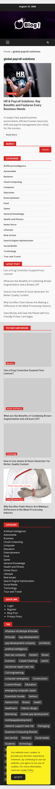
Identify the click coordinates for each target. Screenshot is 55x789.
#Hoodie (10, 637)
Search (10, 144)
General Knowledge (14, 213)
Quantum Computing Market (21, 731)
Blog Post (12, 613)
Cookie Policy (26, 770)
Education (9, 192)
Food (6, 203)
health (37, 702)
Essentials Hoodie (15, 696)
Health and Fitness (13, 219)
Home (7, 51)
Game (7, 208)
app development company (20, 643)
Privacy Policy (14, 616)
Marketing (11, 714)
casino (44, 660)
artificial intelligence (16, 649)
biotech (33, 654)
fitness (26, 702)
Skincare (26, 737)
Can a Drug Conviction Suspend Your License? (27, 350)
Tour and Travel (12, 256)
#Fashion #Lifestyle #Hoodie (21, 631)
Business (8, 176)
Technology (11, 94)
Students (10, 743)
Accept (18, 777)
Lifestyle (8, 229)
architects (44, 643)
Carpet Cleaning (28, 660)
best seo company (15, 654)
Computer (9, 187)
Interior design (29, 708)
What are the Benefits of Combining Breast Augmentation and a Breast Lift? (27, 395)
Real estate (10, 235)
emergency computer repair (20, 690)
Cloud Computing (13, 181)
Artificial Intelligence (15, 165)
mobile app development (34, 714)
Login (10, 605)
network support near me (19, 726)
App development (28, 637)
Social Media (10, 245)
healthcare (11, 708)
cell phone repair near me (19, 666)
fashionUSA (11, 702)
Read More (11, 134)
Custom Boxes (13, 684)
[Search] (48, 42)
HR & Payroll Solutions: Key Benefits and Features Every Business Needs (27, 80)
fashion (33, 696)
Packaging (43, 726)
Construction (40, 678)
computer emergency (17, 678)
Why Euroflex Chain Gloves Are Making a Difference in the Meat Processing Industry (27, 486)
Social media (42, 737)
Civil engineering (14, 672)
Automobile (10, 171)
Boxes (45, 654)
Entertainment (11, 197)
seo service (11, 737)
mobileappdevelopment (18, 720)
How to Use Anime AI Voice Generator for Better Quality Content (27, 440)
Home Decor (10, 224)
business (10, 660)
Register (11, 609)
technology (25, 743)
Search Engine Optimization (18, 240)
